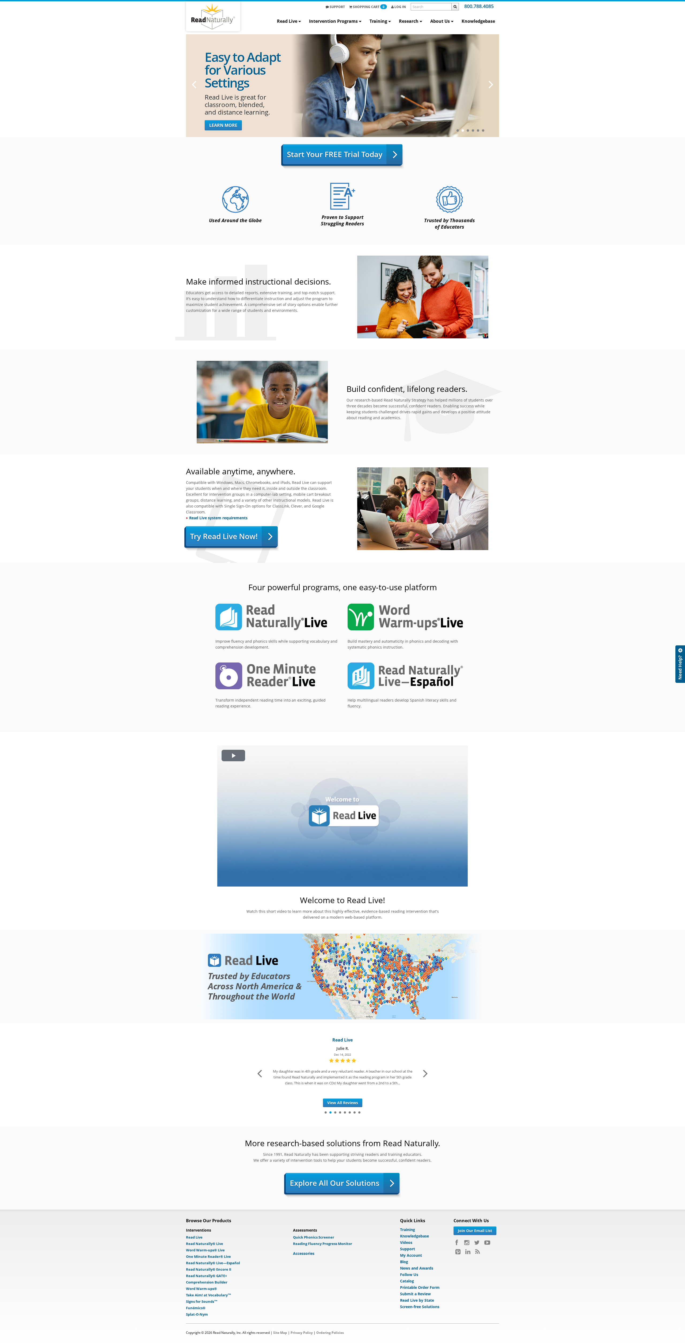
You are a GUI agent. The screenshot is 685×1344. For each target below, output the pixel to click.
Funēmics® (196, 1307)
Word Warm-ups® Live (205, 1250)
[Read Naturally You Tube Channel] (487, 1242)
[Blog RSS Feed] (477, 1251)
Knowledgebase (478, 21)
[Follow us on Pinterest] (458, 1251)
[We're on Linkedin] (467, 1251)
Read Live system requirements (218, 517)
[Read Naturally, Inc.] (213, 16)
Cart (369, 7)
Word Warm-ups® (201, 1288)
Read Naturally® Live (204, 1243)
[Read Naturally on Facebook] (457, 1242)
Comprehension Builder (206, 1282)
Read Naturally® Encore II (208, 1269)
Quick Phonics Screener (313, 1237)
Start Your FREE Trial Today (334, 154)
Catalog (407, 1281)
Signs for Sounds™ (202, 1301)
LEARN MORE (223, 125)
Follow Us (409, 1274)
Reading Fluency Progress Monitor (322, 1243)
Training (378, 21)
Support (337, 7)
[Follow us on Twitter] (477, 1242)
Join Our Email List (475, 1230)
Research (408, 21)
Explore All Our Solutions (334, 1183)
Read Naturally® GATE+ (206, 1275)
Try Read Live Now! (224, 536)
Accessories (303, 1253)
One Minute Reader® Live (208, 1256)
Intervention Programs (333, 21)
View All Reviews (342, 1102)
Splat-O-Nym (197, 1314)
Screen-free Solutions (419, 1306)
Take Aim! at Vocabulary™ (208, 1295)
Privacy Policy (302, 1332)
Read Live (287, 21)
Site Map (280, 1332)
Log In (400, 7)
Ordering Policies (330, 1332)
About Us (440, 21)
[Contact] (680, 664)
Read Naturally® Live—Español (213, 1262)
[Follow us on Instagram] (466, 1242)
